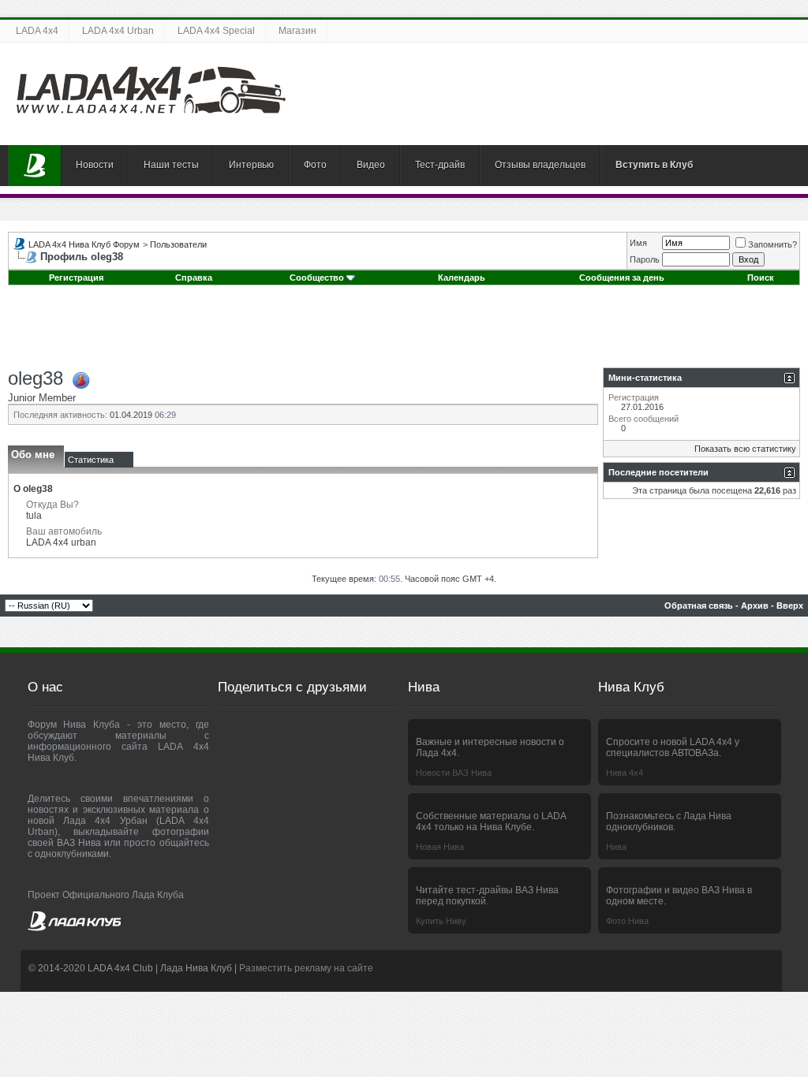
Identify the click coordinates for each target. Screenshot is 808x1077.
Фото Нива (627, 921)
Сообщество (317, 277)
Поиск (760, 277)
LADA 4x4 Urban (118, 30)
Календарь (461, 277)
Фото (315, 164)
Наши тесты (171, 164)
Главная (35, 165)
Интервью (251, 164)
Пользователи (178, 244)
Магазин (297, 30)
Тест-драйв (440, 164)
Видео (371, 164)
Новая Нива (440, 847)
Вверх (789, 605)
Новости (95, 164)
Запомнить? (772, 244)
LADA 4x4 (37, 30)
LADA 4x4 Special (216, 30)
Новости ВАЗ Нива (454, 772)
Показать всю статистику (745, 448)
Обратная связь (698, 605)
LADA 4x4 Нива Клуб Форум (84, 244)
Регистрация (76, 277)
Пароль (645, 259)
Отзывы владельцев (540, 164)
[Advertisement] (404, 331)
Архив (755, 605)
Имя (638, 243)
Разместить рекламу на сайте (306, 968)
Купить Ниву (441, 921)
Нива (616, 847)
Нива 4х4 (624, 772)
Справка (193, 277)
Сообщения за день (621, 277)
